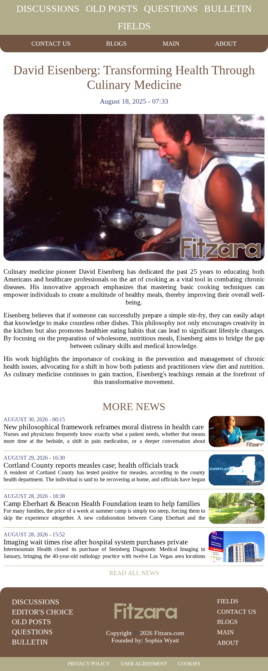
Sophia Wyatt (162, 640)
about (226, 43)
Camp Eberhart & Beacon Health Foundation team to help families (101, 503)
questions (171, 8)
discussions (48, 8)
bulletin (228, 8)
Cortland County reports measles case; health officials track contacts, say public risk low (91, 465)
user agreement (144, 663)
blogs (116, 43)
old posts (112, 8)
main (171, 43)
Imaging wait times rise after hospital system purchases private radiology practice (95, 542)
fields (134, 26)
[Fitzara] (145, 611)
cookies (189, 663)
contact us (50, 43)
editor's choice (42, 612)
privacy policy (89, 663)
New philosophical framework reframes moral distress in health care (103, 427)
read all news (134, 573)
